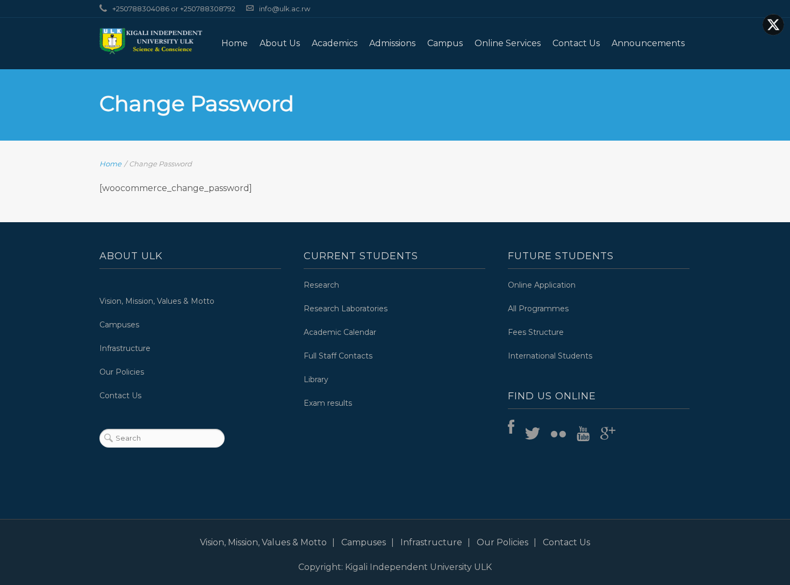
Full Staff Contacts (338, 356)
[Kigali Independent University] (151, 40)
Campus (445, 43)
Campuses (119, 325)
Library (316, 379)
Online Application (542, 285)
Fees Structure (536, 332)
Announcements (648, 43)
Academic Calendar (340, 332)
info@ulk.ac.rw (284, 8)
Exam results (328, 403)
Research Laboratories (345, 308)
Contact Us (576, 43)
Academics (334, 43)
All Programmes (538, 308)
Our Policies (121, 372)
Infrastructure (124, 348)
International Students (550, 356)
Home (234, 43)
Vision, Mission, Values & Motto (156, 301)
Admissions (392, 43)
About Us (280, 43)
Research (321, 285)
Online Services (508, 43)
